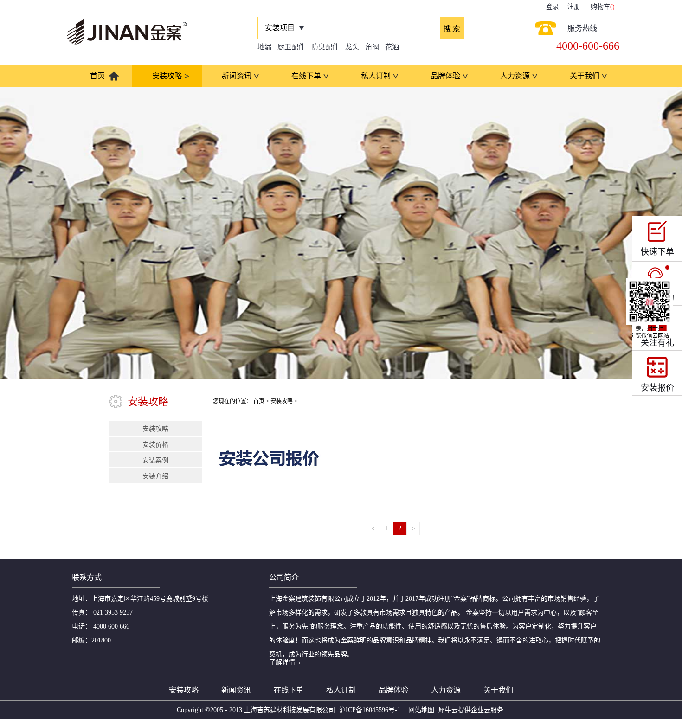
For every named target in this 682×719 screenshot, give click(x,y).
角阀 (372, 47)
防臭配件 (325, 47)
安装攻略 (281, 401)
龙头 (352, 47)
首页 (97, 76)
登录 (552, 6)
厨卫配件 (291, 47)
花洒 (392, 47)
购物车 (600, 6)
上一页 (373, 528)
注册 (573, 6)
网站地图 (419, 709)
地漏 (264, 47)
